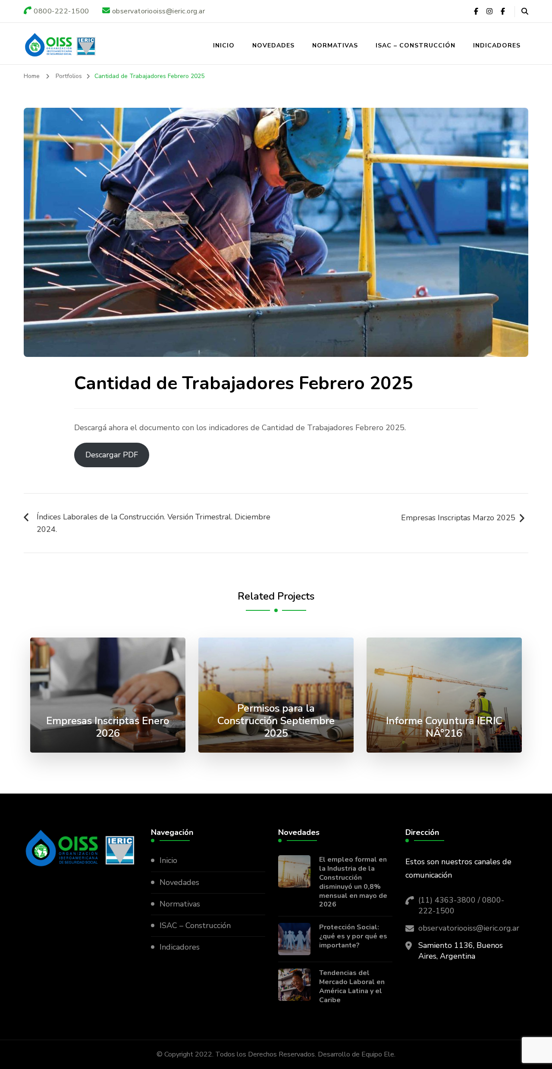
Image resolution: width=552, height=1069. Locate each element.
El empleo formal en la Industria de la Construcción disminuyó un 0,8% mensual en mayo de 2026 (353, 882)
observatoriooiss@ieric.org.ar (468, 928)
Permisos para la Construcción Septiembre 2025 (276, 720)
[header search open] (524, 11)
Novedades (273, 45)
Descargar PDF (111, 455)
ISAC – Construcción (415, 45)
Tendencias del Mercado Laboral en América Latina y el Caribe (352, 986)
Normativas (335, 45)
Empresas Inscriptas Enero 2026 (107, 727)
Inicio (224, 45)
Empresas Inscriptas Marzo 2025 (458, 518)
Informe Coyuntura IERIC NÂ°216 (444, 727)
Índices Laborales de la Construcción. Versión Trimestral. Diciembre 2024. (153, 523)
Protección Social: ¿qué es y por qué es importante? (353, 936)
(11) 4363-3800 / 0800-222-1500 (461, 905)
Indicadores (497, 45)
